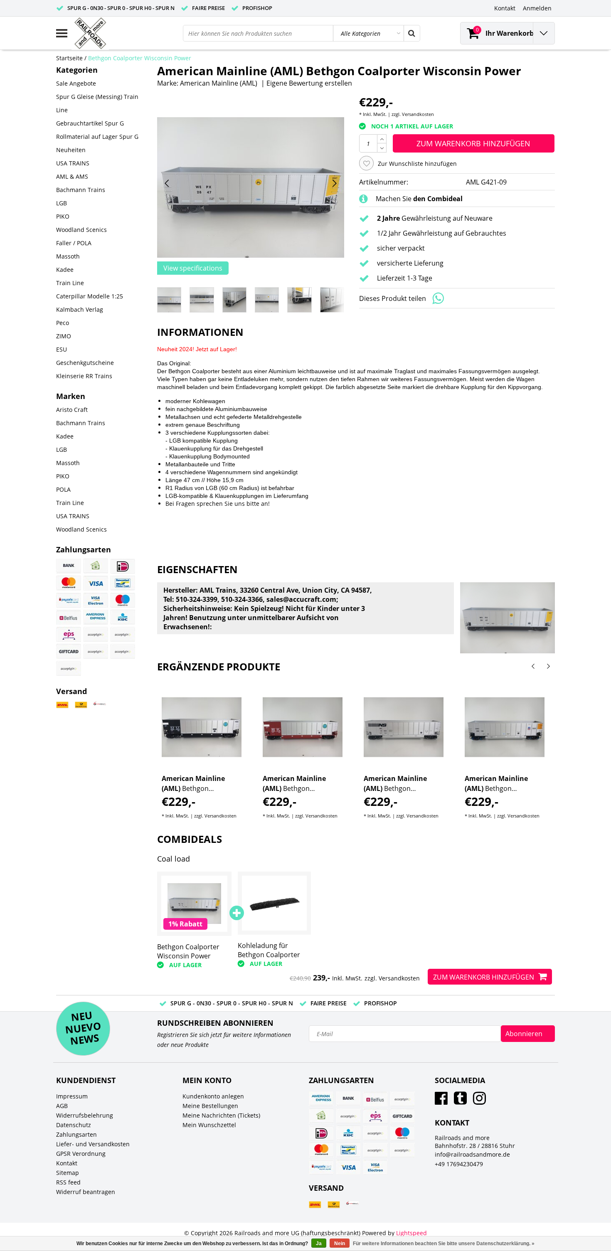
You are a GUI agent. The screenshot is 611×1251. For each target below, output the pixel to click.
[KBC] (122, 617)
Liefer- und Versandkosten (93, 1144)
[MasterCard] (68, 583)
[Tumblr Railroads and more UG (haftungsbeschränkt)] (460, 1101)
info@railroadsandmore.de (472, 1154)
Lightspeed (411, 1233)
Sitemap (67, 1173)
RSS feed (68, 1182)
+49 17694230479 (459, 1164)
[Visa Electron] (95, 600)
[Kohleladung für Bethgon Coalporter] (274, 903)
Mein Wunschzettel (209, 1125)
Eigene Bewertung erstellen (309, 83)
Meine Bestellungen (210, 1106)
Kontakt (66, 1163)
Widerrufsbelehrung (84, 1115)
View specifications (192, 268)
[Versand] (62, 705)
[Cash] (95, 566)
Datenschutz (73, 1125)
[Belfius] (68, 617)
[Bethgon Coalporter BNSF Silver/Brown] (302, 727)
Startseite (69, 58)
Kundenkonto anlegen (213, 1096)
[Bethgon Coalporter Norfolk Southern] (403, 727)
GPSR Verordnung (81, 1153)
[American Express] (95, 617)
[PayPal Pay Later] (68, 668)
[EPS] (68, 634)
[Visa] (95, 583)
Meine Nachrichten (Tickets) (221, 1115)
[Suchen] (411, 33)
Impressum (72, 1096)
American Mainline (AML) (218, 83)
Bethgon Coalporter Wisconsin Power (139, 58)
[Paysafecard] (68, 600)
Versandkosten (418, 114)
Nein (339, 1243)
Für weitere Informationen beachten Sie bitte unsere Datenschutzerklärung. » (444, 1243)
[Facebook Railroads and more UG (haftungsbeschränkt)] (441, 1101)
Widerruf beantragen (85, 1192)
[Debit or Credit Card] (122, 651)
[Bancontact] (122, 583)
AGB (62, 1106)
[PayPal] (95, 651)
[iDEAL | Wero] (122, 566)
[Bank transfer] (68, 566)
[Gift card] (68, 651)
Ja (319, 1243)
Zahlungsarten (76, 1134)
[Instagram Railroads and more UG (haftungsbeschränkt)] (479, 1101)
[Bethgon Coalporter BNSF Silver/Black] (201, 727)
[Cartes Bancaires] (95, 634)
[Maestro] (122, 600)
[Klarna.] (122, 634)
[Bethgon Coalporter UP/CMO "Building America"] (504, 727)
